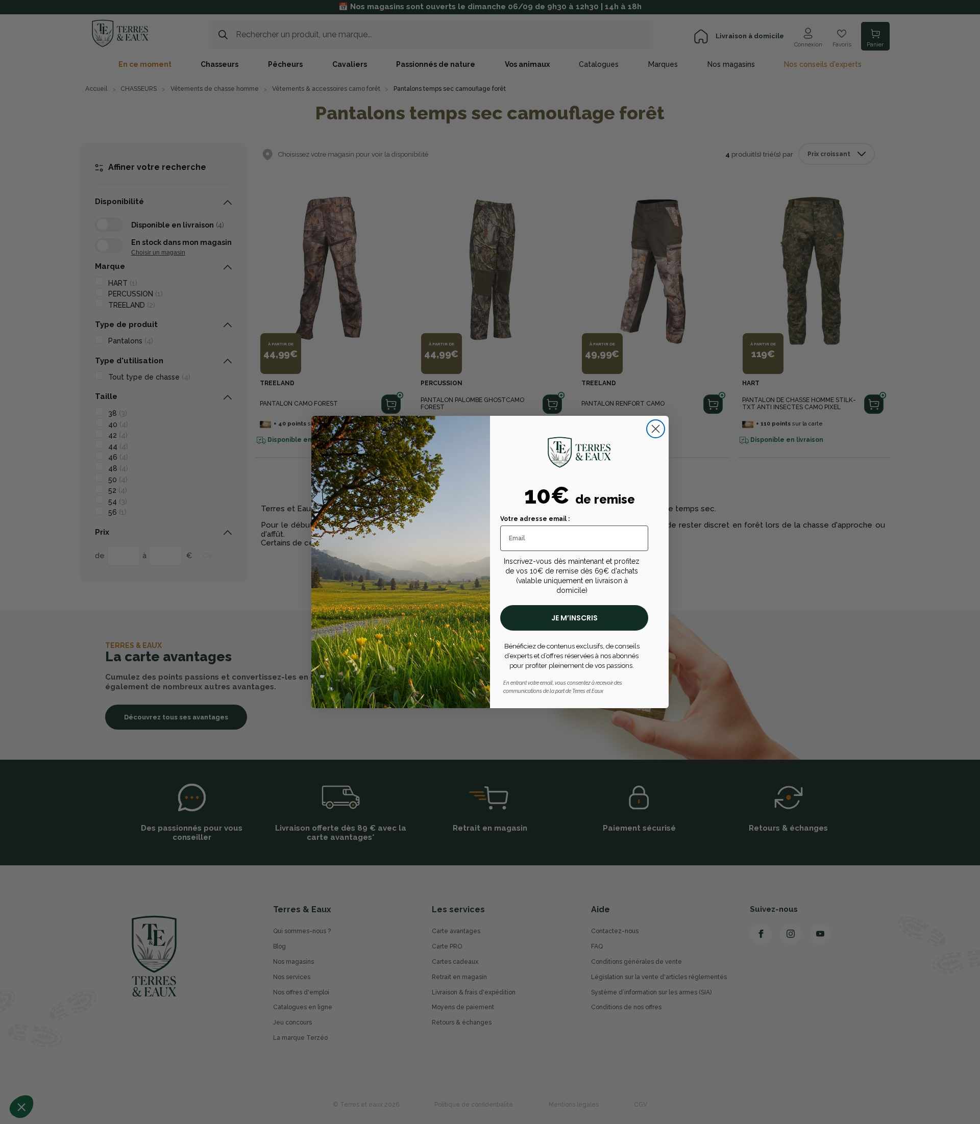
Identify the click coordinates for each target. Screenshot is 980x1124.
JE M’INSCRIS (574, 618)
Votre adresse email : (535, 518)
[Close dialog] (656, 429)
